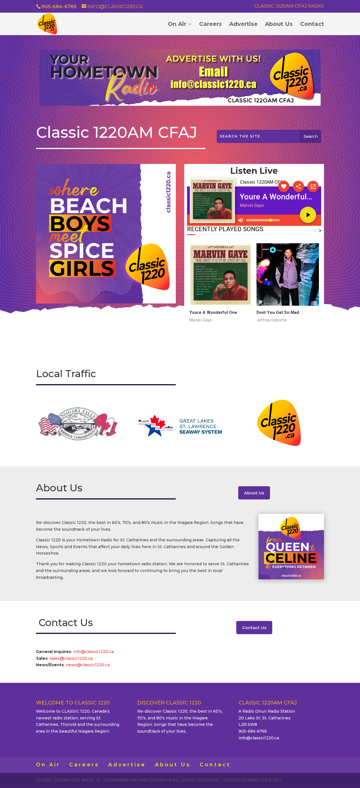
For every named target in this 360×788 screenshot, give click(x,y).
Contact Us (254, 627)
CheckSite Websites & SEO (252, 780)
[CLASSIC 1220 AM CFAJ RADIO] (106, 302)
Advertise (243, 24)
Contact (312, 24)
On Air (177, 24)
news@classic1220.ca (88, 664)
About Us (279, 24)
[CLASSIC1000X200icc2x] (180, 104)
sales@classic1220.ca (72, 658)
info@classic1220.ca (93, 651)
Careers (210, 24)
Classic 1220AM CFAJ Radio (289, 6)
